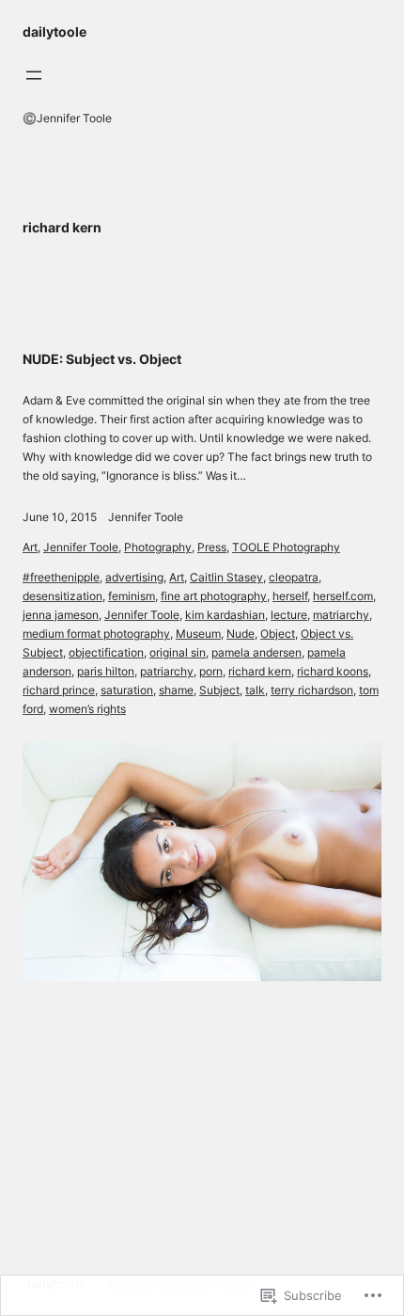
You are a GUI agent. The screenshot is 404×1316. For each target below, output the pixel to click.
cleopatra (294, 577)
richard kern (259, 671)
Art (30, 547)
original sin (177, 652)
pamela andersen (256, 652)
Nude (240, 633)
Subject (219, 690)
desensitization (62, 596)
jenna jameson (61, 615)
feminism (131, 596)
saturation (127, 690)
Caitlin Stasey (226, 577)
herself (289, 596)
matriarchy (341, 615)
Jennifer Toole (145, 517)
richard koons (332, 671)
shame (176, 690)
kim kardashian (225, 615)
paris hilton (105, 671)
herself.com (343, 596)
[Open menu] (34, 75)
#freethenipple (61, 577)
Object (277, 633)
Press (211, 547)
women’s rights (87, 709)
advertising (134, 577)
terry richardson (312, 690)
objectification (106, 652)
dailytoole (54, 32)
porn (211, 671)
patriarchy (167, 671)
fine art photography (214, 596)
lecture (289, 615)
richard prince (59, 690)
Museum (198, 633)
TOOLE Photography (286, 547)
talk (255, 690)
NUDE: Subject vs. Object (102, 359)
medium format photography (96, 633)
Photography (158, 547)
